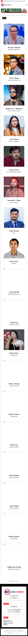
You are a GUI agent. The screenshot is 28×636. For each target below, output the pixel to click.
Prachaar (19, 632)
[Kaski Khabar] (6, 4)
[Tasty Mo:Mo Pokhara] (14, 10)
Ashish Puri (15, 632)
